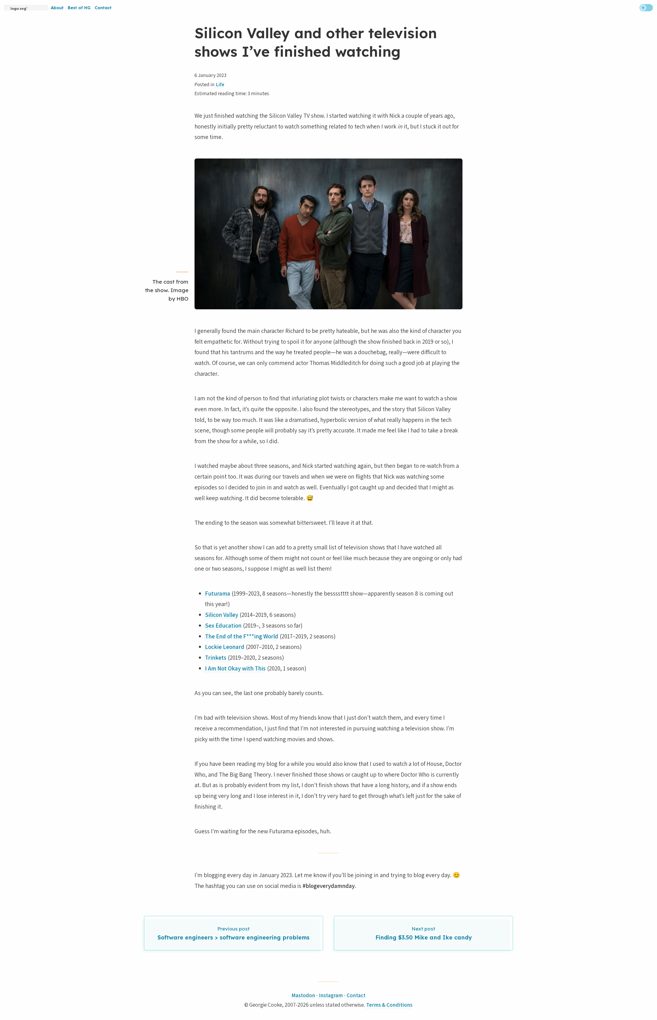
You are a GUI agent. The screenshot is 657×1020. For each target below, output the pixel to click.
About (57, 7)
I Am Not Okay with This (235, 668)
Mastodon (303, 995)
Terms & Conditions (389, 1004)
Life (220, 84)
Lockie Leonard (224, 647)
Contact (103, 7)
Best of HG (79, 7)
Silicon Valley (221, 615)
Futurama (217, 593)
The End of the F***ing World (241, 636)
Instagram (331, 995)
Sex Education (223, 625)
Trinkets (215, 657)
